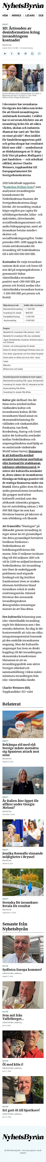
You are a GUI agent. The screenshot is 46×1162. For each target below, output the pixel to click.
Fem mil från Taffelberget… (13, 1017)
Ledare (30, 16)
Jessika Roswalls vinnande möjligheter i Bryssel (22, 855)
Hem (5, 16)
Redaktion (6, 45)
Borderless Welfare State (19, 187)
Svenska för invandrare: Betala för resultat (20, 904)
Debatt (5, 24)
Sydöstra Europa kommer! (22, 970)
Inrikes (16, 16)
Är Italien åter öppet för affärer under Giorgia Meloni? (20, 804)
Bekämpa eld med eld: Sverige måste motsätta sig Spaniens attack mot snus (20, 750)
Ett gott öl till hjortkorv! (21, 1110)
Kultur (5, 966)
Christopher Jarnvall (12, 973)
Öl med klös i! (12, 1064)
